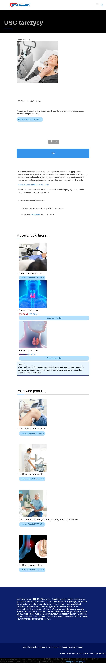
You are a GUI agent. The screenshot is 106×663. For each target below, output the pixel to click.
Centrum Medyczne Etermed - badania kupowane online (60, 647)
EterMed (102, 653)
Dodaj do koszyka (54, 318)
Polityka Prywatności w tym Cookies (74, 653)
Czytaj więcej (80, 662)
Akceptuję (70, 662)
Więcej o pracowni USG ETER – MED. (33, 185)
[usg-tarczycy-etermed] (37, 82)
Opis (53, 153)
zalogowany (35, 214)
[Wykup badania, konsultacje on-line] (51, 5)
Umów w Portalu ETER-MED (29, 119)
